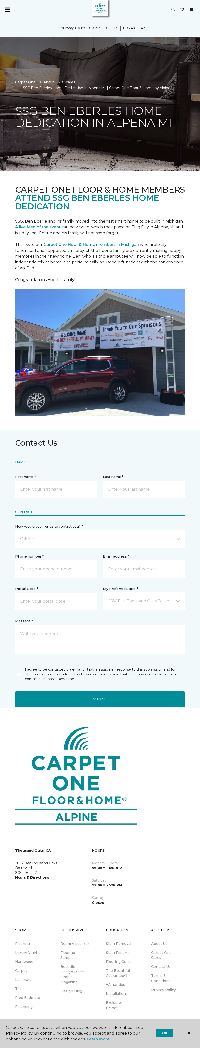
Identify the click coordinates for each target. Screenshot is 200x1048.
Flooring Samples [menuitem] (68, 955)
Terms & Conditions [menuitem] (160, 978)
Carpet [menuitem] (21, 970)
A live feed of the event (37, 227)
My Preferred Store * (120, 588)
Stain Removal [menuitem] (118, 943)
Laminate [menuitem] (23, 979)
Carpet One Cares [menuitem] (161, 955)
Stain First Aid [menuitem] (118, 952)
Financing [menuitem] (24, 1006)
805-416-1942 (134, 28)
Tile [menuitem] (18, 988)
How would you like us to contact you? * (49, 526)
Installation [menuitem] (116, 994)
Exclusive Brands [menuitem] (114, 1005)
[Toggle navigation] (7, 10)
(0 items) (191, 9)
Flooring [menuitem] (22, 943)
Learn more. (98, 1039)
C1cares (68, 82)
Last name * (113, 476)
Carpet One (25, 82)
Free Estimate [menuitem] (27, 997)
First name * (25, 476)
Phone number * (29, 556)
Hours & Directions (32, 877)
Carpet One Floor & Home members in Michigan (91, 244)
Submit (100, 699)
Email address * (116, 556)
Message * (24, 621)
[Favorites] (182, 9)
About (48, 82)
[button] (173, 9)
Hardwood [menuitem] (24, 961)
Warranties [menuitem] (115, 984)
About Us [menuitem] (159, 943)
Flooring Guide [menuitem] (119, 961)
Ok (164, 1033)
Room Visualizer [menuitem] (74, 943)
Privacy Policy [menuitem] (163, 990)
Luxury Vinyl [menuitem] (26, 952)
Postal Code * (26, 588)
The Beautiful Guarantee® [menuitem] (118, 973)
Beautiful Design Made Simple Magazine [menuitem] (72, 974)
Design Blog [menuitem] (71, 991)
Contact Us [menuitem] (161, 966)
